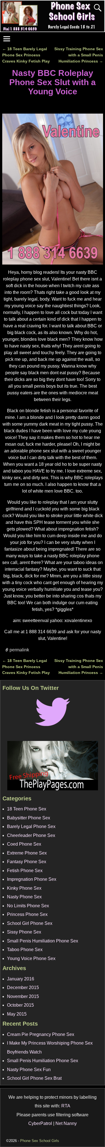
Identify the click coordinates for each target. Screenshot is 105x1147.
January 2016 (20, 978)
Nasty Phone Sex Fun (29, 1069)
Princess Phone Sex (27, 914)
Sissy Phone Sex (24, 932)
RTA (65, 1105)
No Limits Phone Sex (28, 905)
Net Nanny (66, 1123)
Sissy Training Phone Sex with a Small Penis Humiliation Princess (78, 55)
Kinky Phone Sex (24, 888)
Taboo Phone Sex (25, 949)
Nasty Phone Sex (24, 896)
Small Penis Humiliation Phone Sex (42, 941)
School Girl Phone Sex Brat (34, 1078)
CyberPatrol (40, 1123)
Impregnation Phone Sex (31, 879)
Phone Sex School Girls (39, 1141)
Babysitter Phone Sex (28, 817)
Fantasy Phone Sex (26, 861)
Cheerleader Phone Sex (31, 835)
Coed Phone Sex (24, 844)
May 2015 (17, 1014)
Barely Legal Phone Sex (31, 826)
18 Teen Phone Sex (26, 809)
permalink (19, 649)
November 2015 (23, 996)
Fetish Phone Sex (25, 870)
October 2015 (20, 1005)
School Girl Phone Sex (29, 923)
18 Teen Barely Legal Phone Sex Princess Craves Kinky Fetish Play (26, 55)
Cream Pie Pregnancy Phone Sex (40, 1034)
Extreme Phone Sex (27, 853)
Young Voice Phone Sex (31, 958)
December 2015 (23, 987)
